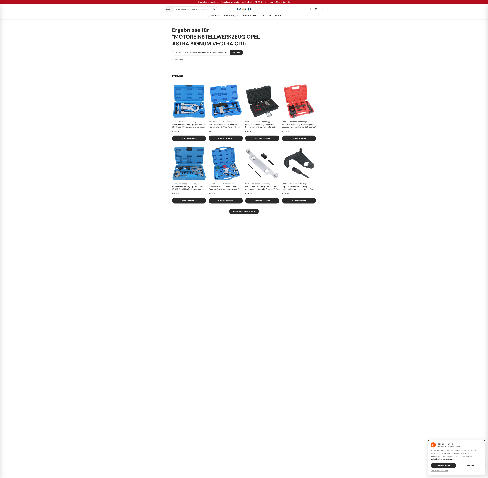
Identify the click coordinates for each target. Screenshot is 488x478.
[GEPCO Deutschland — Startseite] (244, 9)
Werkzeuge (230, 16)
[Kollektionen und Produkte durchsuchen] (214, 9)
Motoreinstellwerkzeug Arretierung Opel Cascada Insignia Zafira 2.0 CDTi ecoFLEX (299, 125)
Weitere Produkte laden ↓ (244, 211)
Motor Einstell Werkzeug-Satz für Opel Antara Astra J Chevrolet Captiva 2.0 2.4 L (261, 188)
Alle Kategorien (272, 16)
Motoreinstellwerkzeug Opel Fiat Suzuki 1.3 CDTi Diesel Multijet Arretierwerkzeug (188, 188)
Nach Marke (249, 16)
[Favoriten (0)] (316, 9)
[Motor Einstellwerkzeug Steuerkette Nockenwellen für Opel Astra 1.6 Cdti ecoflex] (226, 101)
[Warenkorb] (321, 9)
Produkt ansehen (189, 138)
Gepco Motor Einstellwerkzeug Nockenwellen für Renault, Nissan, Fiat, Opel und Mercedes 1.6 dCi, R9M (297, 188)
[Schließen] (481, 443)
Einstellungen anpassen (439, 471)
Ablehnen (469, 465)
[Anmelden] (310, 9)
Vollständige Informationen (443, 459)
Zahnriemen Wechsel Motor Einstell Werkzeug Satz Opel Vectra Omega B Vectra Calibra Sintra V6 (224, 188)
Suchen (236, 52)
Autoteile (212, 16)
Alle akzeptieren (443, 465)
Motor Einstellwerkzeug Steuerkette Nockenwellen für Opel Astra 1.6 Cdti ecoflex (224, 125)
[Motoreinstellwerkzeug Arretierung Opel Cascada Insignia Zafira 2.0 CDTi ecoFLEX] (299, 101)
